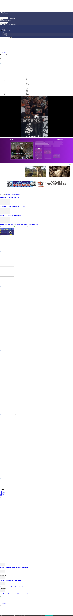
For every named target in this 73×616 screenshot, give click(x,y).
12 (3, 492)
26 (3, 494)
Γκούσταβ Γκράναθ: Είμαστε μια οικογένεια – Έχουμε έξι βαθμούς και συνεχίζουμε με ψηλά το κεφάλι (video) (19, 224)
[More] (14, 60)
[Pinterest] (7, 60)
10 (1, 492)
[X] (4, 60)
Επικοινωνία (3, 14)
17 (1, 493)
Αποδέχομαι (46, 615)
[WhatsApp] (10, 60)
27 (4, 494)
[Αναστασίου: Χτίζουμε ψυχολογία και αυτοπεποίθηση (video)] (2, 578)
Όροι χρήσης (3, 12)
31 (1, 495)
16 (0, 493)
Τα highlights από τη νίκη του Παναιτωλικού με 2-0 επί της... (10, 573)
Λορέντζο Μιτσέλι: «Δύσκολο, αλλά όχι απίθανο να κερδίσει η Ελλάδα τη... (13, 586)
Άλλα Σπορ (5, 33)
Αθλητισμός (5, 34)
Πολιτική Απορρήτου (5, 13)
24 (1, 494)
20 (4, 493)
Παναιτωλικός (4, 52)
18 (2, 493)
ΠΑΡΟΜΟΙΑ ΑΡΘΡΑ (3, 197)
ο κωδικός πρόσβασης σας (11, 18)
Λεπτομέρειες (50, 615)
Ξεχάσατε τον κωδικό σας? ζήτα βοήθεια (5, 20)
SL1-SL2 (3, 28)
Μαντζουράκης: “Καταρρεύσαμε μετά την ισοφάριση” (13, 194)
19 (3, 493)
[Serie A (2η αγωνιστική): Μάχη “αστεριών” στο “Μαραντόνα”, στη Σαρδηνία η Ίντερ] (2, 565)
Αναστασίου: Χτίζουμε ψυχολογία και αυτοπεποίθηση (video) (10, 215)
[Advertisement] (36, 45)
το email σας (9, 22)
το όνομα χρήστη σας (11, 17)
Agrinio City (5, 35)
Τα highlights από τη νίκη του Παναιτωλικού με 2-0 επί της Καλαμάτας (12, 206)
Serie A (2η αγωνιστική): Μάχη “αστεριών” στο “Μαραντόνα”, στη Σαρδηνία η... (14, 567)
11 (2, 492)
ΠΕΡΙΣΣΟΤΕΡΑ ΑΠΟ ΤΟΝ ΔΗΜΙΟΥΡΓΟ (13, 197)
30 (0, 495)
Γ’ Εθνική (3, 29)
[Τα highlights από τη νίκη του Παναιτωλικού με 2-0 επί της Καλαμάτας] (2, 572)
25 (2, 494)
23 (0, 494)
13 (4, 492)
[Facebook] (1, 60)
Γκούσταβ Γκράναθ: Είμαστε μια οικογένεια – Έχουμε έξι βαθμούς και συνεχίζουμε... (15, 593)
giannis (1, 57)
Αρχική (3, 27)
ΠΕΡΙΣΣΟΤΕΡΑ (4, 32)
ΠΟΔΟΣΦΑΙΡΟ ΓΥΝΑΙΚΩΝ (6, 30)
